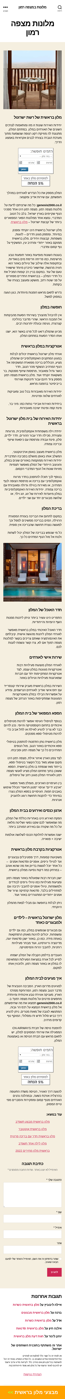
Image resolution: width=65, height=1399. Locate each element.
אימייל (58, 1227)
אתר (59, 1243)
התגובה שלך (54, 1179)
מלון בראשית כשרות (26, 1304)
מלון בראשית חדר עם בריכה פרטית (32, 1136)
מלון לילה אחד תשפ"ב (32, 1143)
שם (59, 1212)
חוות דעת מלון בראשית (29, 1336)
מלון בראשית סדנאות (30, 1328)
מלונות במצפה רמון (32, 7)
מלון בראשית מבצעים (35, 1312)
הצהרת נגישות (33, 1374)
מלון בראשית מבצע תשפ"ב (33, 1121)
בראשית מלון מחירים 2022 (33, 1150)
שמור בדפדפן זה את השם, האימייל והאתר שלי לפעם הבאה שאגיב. (31, 1260)
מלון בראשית (19, 222)
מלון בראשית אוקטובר (32, 1129)
